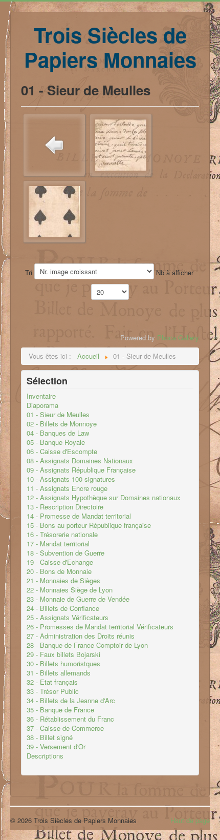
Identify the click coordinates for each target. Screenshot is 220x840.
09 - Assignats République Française (81, 470)
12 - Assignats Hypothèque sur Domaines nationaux (104, 497)
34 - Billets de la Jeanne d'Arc (71, 700)
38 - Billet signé (50, 737)
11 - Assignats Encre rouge (67, 488)
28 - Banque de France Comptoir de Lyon (87, 645)
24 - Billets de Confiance (63, 608)
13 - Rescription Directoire (65, 506)
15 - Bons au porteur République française (89, 525)
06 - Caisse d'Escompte (62, 451)
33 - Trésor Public (53, 691)
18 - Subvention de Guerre (65, 553)
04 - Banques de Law (58, 433)
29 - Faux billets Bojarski (63, 654)
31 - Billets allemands (59, 673)
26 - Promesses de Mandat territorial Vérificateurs (100, 626)
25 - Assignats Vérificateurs (67, 617)
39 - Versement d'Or (56, 746)
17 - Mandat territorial (58, 543)
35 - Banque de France (60, 709)
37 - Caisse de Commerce (65, 728)
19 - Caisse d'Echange (60, 562)
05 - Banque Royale (56, 442)
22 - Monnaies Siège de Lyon (70, 590)
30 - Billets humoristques (63, 663)
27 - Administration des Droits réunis (81, 636)
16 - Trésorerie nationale (62, 534)
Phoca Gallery (178, 337)
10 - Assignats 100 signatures (71, 479)
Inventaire (41, 396)
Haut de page (190, 820)
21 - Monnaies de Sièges (63, 580)
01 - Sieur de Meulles (58, 414)
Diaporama (42, 405)
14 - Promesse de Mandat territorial (79, 516)
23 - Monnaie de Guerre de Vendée (78, 599)
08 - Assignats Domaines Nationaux (80, 460)
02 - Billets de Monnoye (62, 423)
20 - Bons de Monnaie (59, 571)
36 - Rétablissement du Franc (70, 719)
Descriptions (45, 756)
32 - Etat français (52, 682)
